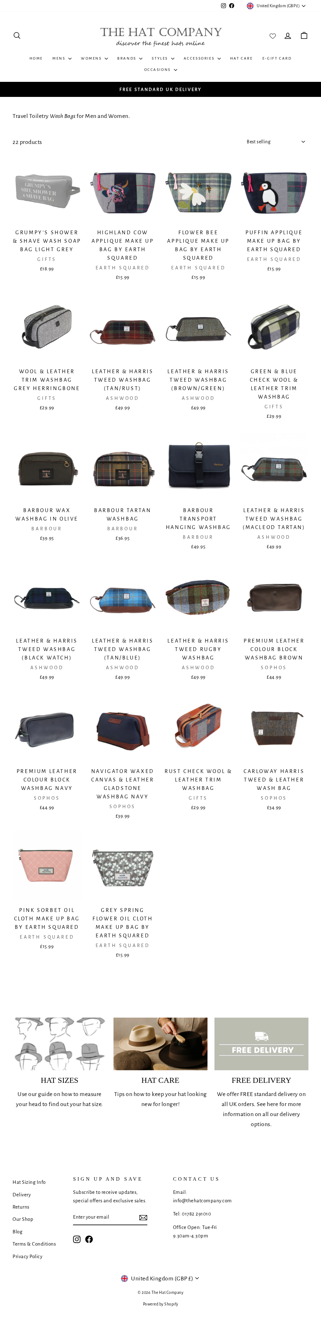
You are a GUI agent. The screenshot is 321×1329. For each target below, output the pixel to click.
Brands (127, 58)
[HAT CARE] (160, 1044)
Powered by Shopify (160, 1304)
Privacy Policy (27, 1256)
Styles (160, 58)
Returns (21, 1207)
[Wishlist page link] (273, 35)
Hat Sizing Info (29, 1182)
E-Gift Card (277, 58)
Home (36, 58)
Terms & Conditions (34, 1244)
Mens (59, 58)
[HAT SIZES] (60, 1044)
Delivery (22, 1194)
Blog (17, 1231)
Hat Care (241, 58)
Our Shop (23, 1219)
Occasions (158, 70)
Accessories (200, 58)
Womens (92, 58)
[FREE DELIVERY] (261, 1044)
